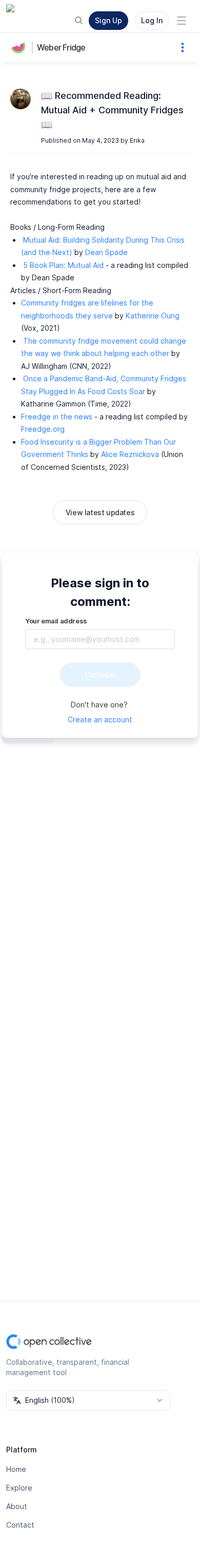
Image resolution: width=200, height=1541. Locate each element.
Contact (20, 1524)
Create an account (100, 719)
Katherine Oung (152, 315)
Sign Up (108, 20)
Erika (137, 140)
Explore (19, 1487)
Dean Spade (106, 252)
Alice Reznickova (130, 454)
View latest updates (100, 512)
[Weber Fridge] (20, 47)
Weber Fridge (61, 47)
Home (16, 1469)
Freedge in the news (56, 416)
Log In (152, 20)
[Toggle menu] (181, 20)
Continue (100, 674)
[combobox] (88, 1400)
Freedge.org (43, 429)
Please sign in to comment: (100, 592)
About (16, 1506)
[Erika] (20, 99)
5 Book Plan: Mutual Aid (63, 265)
